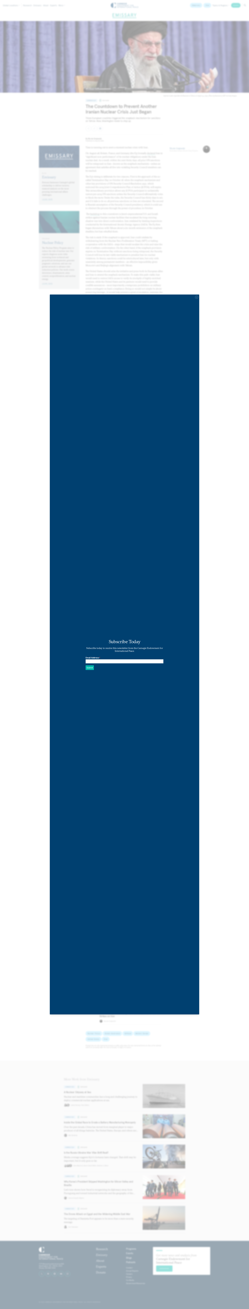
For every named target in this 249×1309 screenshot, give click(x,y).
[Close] (196, 297)
